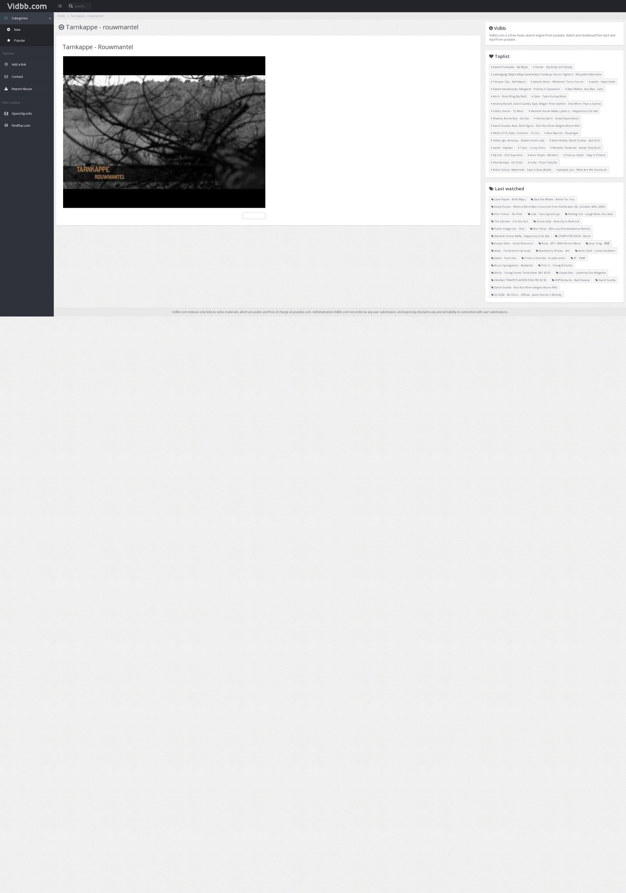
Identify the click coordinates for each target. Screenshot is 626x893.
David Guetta (606, 280)
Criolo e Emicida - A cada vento (544, 258)
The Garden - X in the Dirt (510, 221)
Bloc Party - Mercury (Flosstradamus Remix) (561, 228)
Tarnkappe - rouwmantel (87, 16)
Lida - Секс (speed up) (544, 214)
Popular (19, 40)
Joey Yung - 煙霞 (599, 243)
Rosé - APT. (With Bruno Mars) (560, 243)
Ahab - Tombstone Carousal (511, 250)
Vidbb (27, 6)
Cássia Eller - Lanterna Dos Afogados (582, 272)
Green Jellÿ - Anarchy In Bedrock (557, 221)
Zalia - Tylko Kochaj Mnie (549, 96)
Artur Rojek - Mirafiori (543, 155)
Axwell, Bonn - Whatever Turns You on (557, 81)
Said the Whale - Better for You (553, 199)
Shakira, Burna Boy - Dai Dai (510, 118)
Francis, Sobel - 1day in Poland (585, 155)
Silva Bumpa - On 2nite (507, 162)
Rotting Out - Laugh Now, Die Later (590, 214)
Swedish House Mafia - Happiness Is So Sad (521, 236)
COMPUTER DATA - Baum (574, 236)
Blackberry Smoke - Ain (554, 250)
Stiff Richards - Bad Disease (572, 280)
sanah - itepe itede (602, 81)
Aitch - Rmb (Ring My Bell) (509, 96)
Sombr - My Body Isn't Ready (553, 67)
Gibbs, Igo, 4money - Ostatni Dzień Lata (518, 140)
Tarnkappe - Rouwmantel (97, 47)
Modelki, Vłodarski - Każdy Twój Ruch (576, 147)
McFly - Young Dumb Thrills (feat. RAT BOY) (521, 272)
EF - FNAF (579, 258)
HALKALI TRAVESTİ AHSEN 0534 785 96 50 (519, 280)
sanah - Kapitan (502, 147)
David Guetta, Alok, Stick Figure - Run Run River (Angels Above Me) (536, 125)
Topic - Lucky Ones (532, 147)
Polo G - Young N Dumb (556, 265)
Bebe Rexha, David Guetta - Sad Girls (575, 140)
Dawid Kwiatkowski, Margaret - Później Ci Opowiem (526, 89)
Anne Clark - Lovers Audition (596, 250)
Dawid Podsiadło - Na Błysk (510, 67)
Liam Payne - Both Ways (509, 199)
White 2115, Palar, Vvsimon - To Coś (515, 133)
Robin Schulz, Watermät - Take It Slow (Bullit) (521, 169)
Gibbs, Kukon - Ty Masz (507, 111)
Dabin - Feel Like (504, 258)
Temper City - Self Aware (509, 81)
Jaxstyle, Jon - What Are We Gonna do (582, 169)
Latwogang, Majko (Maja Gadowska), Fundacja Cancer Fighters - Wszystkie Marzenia (546, 74)
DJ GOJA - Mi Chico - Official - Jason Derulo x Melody (527, 294)
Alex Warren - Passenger (562, 133)
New (16, 30)
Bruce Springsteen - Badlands (513, 265)
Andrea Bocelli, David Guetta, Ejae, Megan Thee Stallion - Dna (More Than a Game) (546, 103)
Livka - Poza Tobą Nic (543, 162)
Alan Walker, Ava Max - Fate (585, 89)
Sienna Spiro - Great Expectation (557, 118)
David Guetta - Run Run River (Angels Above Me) (525, 287)
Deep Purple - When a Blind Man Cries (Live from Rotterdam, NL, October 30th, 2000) (549, 206)
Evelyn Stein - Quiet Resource (513, 243)
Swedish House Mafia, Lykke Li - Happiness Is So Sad (564, 111)
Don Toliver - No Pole (507, 214)
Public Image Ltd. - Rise (509, 228)
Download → (254, 216)
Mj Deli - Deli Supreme (507, 155)
